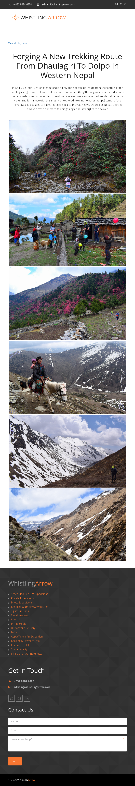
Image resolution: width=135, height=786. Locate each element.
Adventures (43, 32)
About (85, 32)
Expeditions (19, 32)
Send (15, 761)
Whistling (33, 17)
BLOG (100, 32)
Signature (65, 32)
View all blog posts (17, 43)
